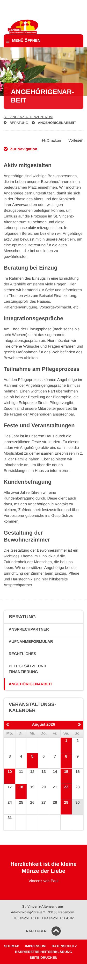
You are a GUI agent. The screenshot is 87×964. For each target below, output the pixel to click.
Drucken (54, 141)
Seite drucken (43, 957)
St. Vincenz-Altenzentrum (28, 117)
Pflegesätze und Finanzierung (27, 669)
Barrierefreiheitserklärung (43, 952)
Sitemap (11, 946)
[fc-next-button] (79, 725)
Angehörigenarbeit (57, 122)
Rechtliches (22, 654)
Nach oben (36, 931)
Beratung (19, 122)
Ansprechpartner (29, 629)
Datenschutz (64, 946)
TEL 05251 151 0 (26, 918)
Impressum (35, 946)
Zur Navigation (23, 149)
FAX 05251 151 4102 (58, 918)
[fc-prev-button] (7, 725)
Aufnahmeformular (31, 642)
